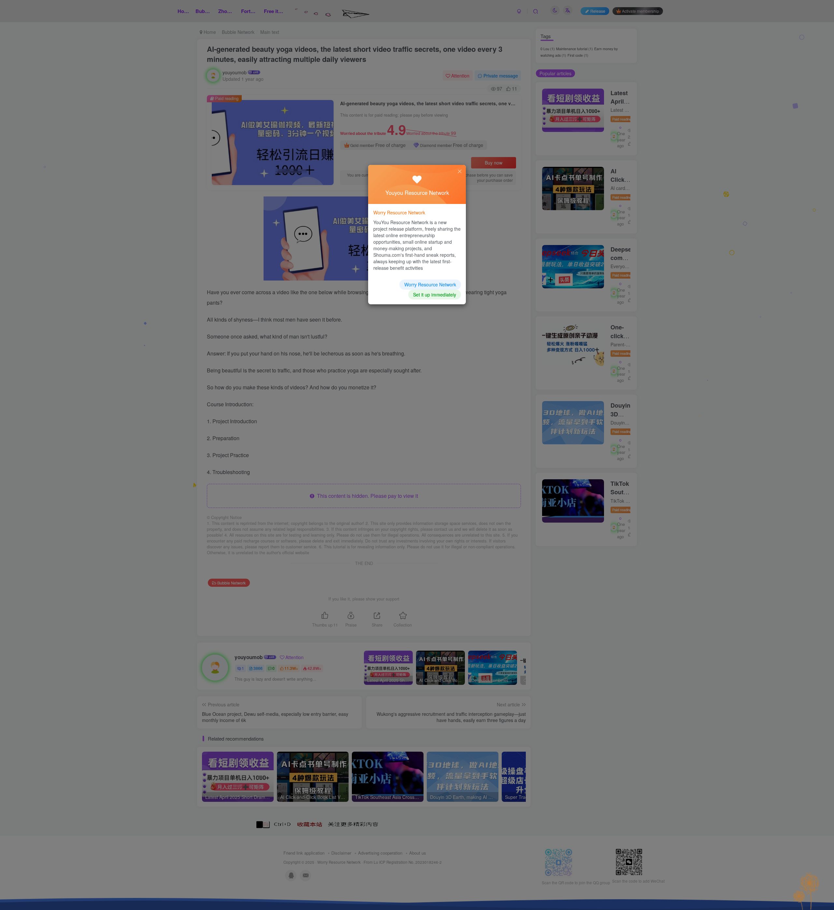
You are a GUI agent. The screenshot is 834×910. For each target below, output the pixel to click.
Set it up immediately (434, 294)
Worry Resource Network (430, 284)
